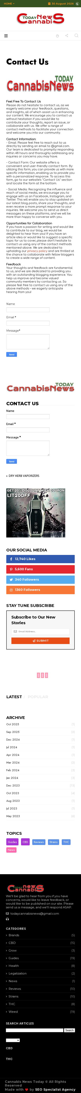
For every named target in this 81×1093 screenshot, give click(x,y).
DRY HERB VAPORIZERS (24, 476)
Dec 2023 (13, 785)
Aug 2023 (13, 801)
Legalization (18, 973)
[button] (8, 3)
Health (14, 966)
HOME (8, 3)
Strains (54, 842)
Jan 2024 (12, 778)
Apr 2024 (12, 755)
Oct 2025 (12, 724)
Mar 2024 (12, 762)
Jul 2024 (11, 747)
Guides (12, 842)
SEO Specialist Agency (55, 1089)
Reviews (39, 842)
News (11, 850)
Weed (13, 1012)
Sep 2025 (12, 732)
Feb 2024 (12, 770)
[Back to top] (71, 1083)
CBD (25, 842)
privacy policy (37, 251)
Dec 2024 (13, 739)
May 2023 (13, 816)
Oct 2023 (12, 793)
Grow (13, 950)
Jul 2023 (11, 808)
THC (66, 842)
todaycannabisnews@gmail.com (34, 913)
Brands (14, 935)
